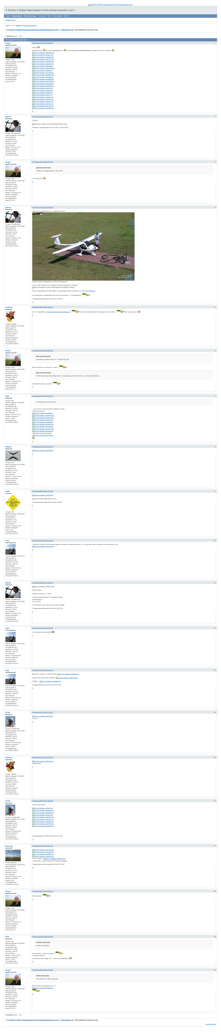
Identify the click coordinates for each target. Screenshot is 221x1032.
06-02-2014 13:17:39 (46, 491)
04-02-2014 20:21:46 (46, 162)
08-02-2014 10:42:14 (46, 583)
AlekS (7, 491)
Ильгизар (9, 846)
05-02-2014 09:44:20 (46, 350)
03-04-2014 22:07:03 (46, 891)
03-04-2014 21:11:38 (46, 846)
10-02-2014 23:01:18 (46, 628)
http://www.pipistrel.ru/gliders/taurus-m (58, 312)
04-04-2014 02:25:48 (46, 936)
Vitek (7, 396)
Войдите (18, 25)
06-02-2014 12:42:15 (46, 446)
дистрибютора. (90, 291)
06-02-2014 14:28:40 (46, 540)
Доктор (8, 117)
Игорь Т (8, 43)
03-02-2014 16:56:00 (46, 43)
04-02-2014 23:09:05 (46, 207)
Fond (7, 541)
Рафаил (8, 447)
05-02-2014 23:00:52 (46, 396)
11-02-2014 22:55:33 (46, 757)
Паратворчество (67, 30)
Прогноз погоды (30, 16)
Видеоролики (17, 16)
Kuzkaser (8, 307)
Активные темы (10, 20)
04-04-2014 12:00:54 (46, 970)
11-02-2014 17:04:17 (46, 712)
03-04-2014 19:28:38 (46, 801)
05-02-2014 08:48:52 (46, 307)
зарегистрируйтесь (30, 25)
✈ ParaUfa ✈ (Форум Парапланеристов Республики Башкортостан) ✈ (33, 30)
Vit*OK (7, 712)
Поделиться (36, 43)
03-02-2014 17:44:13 (46, 116)
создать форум (211, 1024)
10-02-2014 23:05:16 (46, 670)
